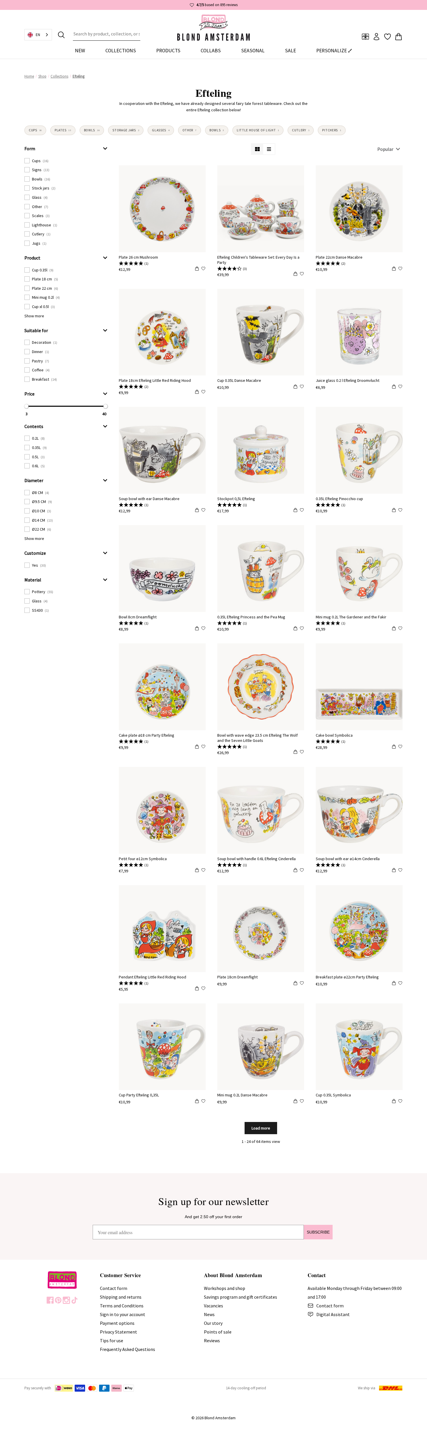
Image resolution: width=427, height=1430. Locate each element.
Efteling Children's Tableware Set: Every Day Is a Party (258, 260)
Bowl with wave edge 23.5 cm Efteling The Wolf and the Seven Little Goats (257, 738)
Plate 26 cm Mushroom (138, 257)
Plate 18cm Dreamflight (237, 977)
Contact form (113, 1288)
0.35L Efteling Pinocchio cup (339, 498)
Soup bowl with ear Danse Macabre (149, 498)
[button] (65, 148)
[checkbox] (65, 160)
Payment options (117, 1323)
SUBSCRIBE (318, 1232)
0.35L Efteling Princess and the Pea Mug (251, 617)
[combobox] (106, 35)
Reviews (212, 1340)
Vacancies (213, 1306)
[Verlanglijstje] (387, 37)
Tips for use (111, 1340)
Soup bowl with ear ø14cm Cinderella (348, 858)
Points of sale (218, 1332)
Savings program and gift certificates (240, 1297)
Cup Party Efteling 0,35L (139, 1095)
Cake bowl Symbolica (334, 735)
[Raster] (257, 149)
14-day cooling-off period (246, 1388)
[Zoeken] (61, 35)
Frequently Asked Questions (127, 1349)
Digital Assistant (333, 1314)
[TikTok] (74, 1300)
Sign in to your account (122, 1314)
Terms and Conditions (121, 1306)
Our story (213, 1323)
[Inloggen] (376, 37)
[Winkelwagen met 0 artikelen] (398, 37)
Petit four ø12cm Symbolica (143, 858)
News (209, 1314)
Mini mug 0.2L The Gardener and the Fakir (351, 617)
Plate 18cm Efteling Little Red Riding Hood (155, 380)
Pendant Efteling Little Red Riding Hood (152, 977)
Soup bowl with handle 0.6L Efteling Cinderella (256, 858)
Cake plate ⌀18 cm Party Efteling (146, 735)
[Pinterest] (58, 1300)
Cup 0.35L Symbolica (333, 1095)
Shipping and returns (120, 1297)
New (80, 50)
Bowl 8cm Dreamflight (138, 617)
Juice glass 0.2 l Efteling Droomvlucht (347, 380)
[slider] (26, 406)
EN (38, 34)
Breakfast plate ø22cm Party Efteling (347, 977)
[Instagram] (66, 1300)
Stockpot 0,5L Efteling (236, 498)
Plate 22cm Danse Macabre (339, 257)
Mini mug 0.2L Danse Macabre (242, 1095)
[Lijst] (269, 149)
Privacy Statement (118, 1332)
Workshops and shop (224, 1288)
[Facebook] (50, 1300)
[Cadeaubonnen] (365, 37)
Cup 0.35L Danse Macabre (239, 380)
